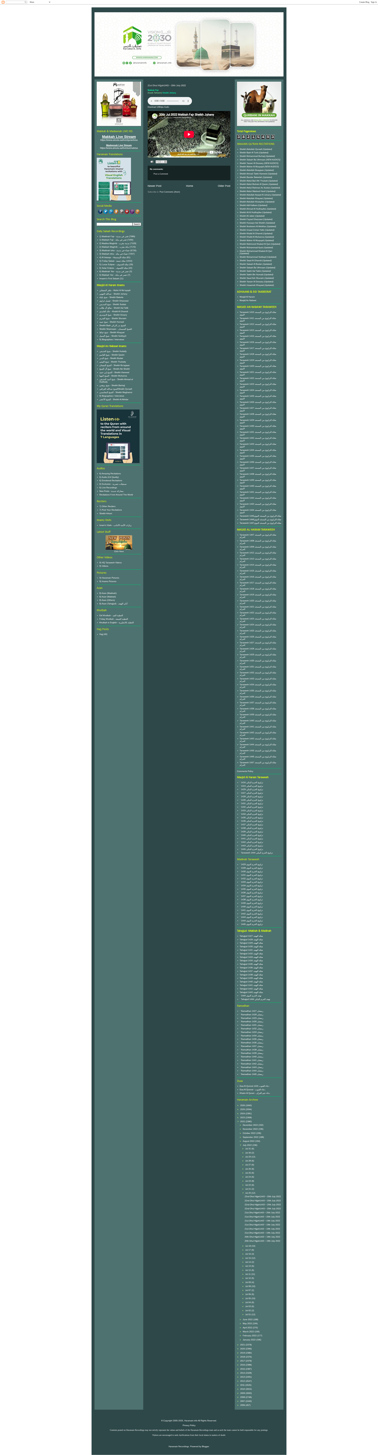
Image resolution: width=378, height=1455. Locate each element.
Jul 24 (248, 1177)
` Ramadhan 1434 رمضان (251, 1035)
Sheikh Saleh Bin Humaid (251, 274)
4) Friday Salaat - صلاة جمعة (112, 261)
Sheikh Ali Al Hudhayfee (251, 212)
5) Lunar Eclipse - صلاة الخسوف (114, 264)
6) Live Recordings (108, 487)
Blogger (205, 1446)
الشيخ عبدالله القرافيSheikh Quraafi (115, 389)
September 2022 (251, 1137)
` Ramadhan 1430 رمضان (251, 1021)
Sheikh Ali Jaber (247, 216)
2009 (243, 1393)
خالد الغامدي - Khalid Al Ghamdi (113, 311)
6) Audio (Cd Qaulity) (109, 477)
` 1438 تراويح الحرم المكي (251, 828)
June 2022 (248, 1319)
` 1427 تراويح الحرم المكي (251, 793)
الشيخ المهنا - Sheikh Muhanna (113, 376)
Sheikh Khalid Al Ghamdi (251, 233)
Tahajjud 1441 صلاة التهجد (251, 985)
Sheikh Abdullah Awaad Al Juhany (256, 195)
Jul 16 (248, 1254)
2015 (243, 1369)
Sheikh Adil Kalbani (249, 205)
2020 (243, 1349)
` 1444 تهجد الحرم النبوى (250, 995)
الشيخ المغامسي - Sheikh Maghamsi (115, 392)
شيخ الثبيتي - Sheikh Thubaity (112, 362)
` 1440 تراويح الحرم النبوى (251, 906)
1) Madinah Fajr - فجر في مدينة (113, 236)
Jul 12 (248, 1270)
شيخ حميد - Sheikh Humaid (111, 322)
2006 (243, 1405)
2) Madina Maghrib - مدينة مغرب (114, 243)
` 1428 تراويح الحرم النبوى (251, 868)
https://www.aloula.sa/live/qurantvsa (119, 140)
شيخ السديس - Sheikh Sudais (112, 304)
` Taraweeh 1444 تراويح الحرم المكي (256, 853)
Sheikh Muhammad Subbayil (253, 257)
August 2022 (249, 1141)
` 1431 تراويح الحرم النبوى (251, 875)
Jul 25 (248, 1173)
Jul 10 (248, 1278)
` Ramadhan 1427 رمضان (251, 1011)
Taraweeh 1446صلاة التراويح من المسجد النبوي (260, 519)
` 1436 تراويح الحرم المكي (251, 821)
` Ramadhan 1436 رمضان (251, 1042)
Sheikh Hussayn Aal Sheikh (253, 223)
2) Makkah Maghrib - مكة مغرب (114, 247)
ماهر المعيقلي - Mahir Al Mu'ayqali (114, 290)
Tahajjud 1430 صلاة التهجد (251, 946)
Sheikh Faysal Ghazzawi (251, 219)
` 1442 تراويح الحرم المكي (251, 842)
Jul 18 (248, 1246)
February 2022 (250, 1335)
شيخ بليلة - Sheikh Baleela (111, 297)
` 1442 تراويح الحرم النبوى (251, 914)
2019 (243, 1353)
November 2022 (250, 1129)
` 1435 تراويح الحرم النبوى (251, 889)
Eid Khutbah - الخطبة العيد (111, 615)
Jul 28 (248, 1161)
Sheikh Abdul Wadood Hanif (253, 191)
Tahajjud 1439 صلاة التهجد (251, 978)
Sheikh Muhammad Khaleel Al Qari (256, 251)
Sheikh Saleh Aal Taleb (250, 271)
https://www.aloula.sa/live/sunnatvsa (119, 148)
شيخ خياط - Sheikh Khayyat (111, 332)
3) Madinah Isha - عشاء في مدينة (114, 250)
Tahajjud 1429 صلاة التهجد (251, 943)
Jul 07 (248, 1290)
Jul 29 (248, 1157)
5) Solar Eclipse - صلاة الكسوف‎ (113, 268)
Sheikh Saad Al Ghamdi (251, 260)
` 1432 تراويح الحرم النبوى (251, 878)
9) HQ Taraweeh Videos (110, 562)
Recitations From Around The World (116, 494)
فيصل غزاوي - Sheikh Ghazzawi (113, 301)
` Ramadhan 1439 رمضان (251, 1053)
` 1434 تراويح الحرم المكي (251, 814)
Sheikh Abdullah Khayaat (251, 198)
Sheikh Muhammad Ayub (252, 247)
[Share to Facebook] (165, 161)
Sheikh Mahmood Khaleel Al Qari (255, 244)
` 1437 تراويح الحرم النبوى (251, 896)
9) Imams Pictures (107, 581)
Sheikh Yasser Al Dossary (252, 163)
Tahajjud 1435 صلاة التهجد (251, 964)
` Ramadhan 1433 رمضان (251, 1032)
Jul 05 (248, 1298)
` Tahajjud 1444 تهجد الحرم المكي (255, 999)
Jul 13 (248, 1266)
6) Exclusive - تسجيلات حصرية (113, 484)
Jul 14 (248, 1262)
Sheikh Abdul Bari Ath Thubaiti (254, 181)
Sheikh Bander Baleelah (251, 177)
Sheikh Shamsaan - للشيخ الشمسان (115, 329)
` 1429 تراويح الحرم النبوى (251, 864)
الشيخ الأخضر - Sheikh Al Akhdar (113, 399)
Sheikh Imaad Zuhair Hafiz (252, 230)
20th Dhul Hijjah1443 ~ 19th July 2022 (262, 1237)
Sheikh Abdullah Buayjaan (252, 170)
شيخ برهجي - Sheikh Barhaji (112, 385)
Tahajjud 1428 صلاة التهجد (251, 939)
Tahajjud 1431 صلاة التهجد (251, 950)
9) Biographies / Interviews (111, 339)
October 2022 (249, 1133)
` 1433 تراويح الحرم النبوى (251, 882)
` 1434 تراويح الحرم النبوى (251, 885)
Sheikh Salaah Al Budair (251, 264)
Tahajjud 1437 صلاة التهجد (251, 971)
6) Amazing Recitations (110, 473)
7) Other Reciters (107, 506)
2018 (243, 1357)
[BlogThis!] (159, 161)
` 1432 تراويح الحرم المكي (251, 807)
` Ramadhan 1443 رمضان (251, 1067)
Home (189, 185)
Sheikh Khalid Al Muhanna (252, 237)
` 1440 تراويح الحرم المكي (251, 835)
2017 (243, 1361)
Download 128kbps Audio (158, 107)
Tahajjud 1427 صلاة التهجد (251, 936)
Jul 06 (248, 1294)
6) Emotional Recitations (110, 480)
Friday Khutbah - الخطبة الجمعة (113, 619)
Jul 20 (248, 1193)
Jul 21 (248, 1189)
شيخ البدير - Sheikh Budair (111, 358)
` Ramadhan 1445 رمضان (251, 1074)
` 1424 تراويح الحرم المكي (251, 786)
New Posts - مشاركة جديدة (111, 491)
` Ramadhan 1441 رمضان (251, 1060)
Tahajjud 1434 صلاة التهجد (251, 960)
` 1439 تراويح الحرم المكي (251, 831)
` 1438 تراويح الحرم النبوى (251, 899)
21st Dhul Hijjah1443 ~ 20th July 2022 (262, 1212)
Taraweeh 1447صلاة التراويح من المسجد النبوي (260, 523)
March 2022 (249, 1331)
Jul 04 (248, 1302)
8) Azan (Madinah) (108, 593)
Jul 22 (248, 1185)
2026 (243, 1105)
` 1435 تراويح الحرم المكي (251, 817)
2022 (243, 1121)
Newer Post (154, 185)
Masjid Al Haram (247, 297)
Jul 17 (248, 1250)
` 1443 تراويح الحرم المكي (251, 845)
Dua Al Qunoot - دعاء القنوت (252, 1089)
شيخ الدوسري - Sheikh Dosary (113, 315)
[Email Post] (152, 162)
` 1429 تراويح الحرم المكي (251, 789)
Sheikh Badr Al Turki (249, 152)
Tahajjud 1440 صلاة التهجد (251, 981)
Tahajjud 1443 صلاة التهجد (251, 992)
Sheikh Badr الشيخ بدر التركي (112, 325)
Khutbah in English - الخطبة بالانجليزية (116, 622)
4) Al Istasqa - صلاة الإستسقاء (112, 257)
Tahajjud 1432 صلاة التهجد (251, 953)
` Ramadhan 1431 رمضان (251, 1025)
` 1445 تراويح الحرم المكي (251, 849)
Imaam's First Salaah (109, 278)
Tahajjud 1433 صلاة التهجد (251, 957)
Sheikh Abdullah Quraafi (251, 149)
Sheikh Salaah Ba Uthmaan (253, 159)
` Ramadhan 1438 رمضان (251, 1050)
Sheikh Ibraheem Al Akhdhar (253, 226)
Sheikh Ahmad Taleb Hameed (254, 173)
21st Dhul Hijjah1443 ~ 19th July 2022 (262, 1220)
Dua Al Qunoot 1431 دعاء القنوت (254, 1086)
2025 (243, 1109)
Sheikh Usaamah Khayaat (252, 285)
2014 (243, 1373)
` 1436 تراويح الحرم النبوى (251, 892)
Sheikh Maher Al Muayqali (252, 166)
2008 (243, 1397)
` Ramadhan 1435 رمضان (251, 1039)
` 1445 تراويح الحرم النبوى (251, 924)
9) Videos (103, 566)
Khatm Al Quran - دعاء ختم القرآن (255, 1093)
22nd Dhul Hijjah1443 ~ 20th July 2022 (263, 1196)
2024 (243, 1113)
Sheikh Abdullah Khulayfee (252, 202)
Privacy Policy (189, 1425)
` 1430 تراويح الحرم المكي (251, 800)
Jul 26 (248, 1169)
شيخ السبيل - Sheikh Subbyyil (112, 336)
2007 (243, 1401)
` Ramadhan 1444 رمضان (251, 1070)
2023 (243, 1117)
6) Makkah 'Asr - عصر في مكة (113, 275)
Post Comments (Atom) (170, 192)
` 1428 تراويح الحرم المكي (251, 796)
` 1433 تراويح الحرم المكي (251, 810)
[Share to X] (162, 161)
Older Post (224, 185)
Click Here (119, 551)
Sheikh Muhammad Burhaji (252, 156)
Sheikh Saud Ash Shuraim (252, 278)
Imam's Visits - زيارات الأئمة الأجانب (115, 525)
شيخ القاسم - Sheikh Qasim (111, 355)
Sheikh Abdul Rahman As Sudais (255, 187)
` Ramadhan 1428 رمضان (251, 1014)
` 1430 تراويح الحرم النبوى (251, 871)
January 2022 (249, 1339)
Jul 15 (248, 1258)
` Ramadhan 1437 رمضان (251, 1046)
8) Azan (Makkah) (107, 596)
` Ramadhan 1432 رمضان (251, 1028)
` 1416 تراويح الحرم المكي (251, 782)
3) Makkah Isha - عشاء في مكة (113, 254)
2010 (243, 1389)
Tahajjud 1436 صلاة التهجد (251, 967)
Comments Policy (245, 771)
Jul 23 (248, 1181)
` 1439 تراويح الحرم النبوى (251, 903)
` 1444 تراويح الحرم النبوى (251, 920)
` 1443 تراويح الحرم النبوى (251, 917)
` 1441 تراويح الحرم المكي (251, 838)
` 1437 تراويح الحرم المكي (251, 824)
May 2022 (248, 1323)
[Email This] (157, 161)
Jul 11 (248, 1274)
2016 (243, 1365)
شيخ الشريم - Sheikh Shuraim (112, 318)
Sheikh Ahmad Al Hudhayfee (253, 209)
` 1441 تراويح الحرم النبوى (251, 910)
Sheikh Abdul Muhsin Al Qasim (254, 184)
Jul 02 (248, 1310)
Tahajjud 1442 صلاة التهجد (251, 989)
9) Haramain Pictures (109, 578)
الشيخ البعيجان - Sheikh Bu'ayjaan (114, 365)
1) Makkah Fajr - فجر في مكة (113, 240)
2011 (242, 1385)
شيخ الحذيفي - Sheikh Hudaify (113, 351)
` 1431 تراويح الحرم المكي (251, 803)
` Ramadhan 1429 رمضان (251, 1018)
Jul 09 (248, 1282)
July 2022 (247, 1145)
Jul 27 (248, 1165)
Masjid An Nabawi (248, 300)
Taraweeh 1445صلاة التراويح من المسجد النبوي (260, 516)
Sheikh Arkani (105, 513)
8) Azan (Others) (107, 600)
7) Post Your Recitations (110, 510)
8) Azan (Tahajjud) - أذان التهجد (113, 603)
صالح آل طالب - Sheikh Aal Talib (113, 308)
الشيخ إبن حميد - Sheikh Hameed (114, 372)
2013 (243, 1377)
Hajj (101, 634)
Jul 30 (248, 1153)
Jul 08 (248, 1286)
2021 (243, 1345)
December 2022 (250, 1125)
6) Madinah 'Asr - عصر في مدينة (114, 271)
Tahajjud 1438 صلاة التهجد (251, 974)
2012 (243, 1381)
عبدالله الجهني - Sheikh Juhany (113, 294)
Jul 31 (248, 1148)
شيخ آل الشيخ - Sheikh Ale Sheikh (114, 369)
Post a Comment (161, 174)
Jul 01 (248, 1314)
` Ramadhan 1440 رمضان (251, 1056)
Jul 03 (248, 1306)
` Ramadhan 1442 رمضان (251, 1064)
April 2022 (248, 1327)
